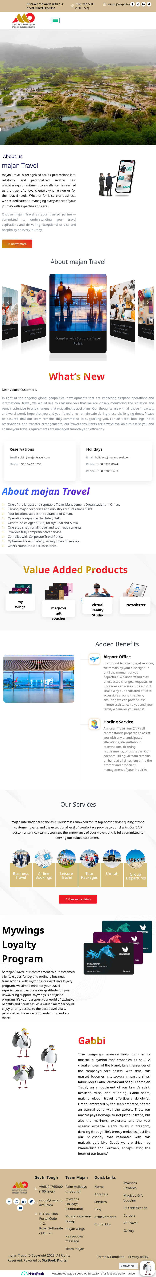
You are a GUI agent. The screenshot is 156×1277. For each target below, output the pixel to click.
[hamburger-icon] (55, 20)
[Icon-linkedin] (143, 4)
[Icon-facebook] (132, 4)
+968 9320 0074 (107, 464)
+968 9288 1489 (107, 471)
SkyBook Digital (55, 1260)
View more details (80, 899)
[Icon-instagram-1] (138, 4)
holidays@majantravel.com (113, 457)
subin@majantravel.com (34, 457)
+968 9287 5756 (30, 464)
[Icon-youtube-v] (20, 1208)
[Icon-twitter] (149, 4)
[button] (8, 301)
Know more (18, 244)
